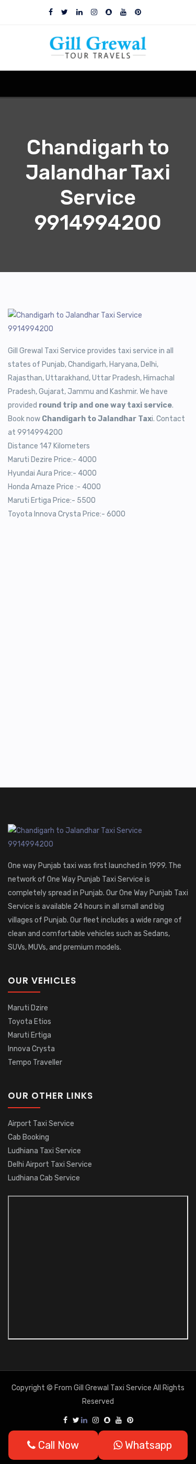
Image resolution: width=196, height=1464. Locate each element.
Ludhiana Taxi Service (44, 1150)
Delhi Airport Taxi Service (50, 1164)
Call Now (57, 1445)
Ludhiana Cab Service (44, 1178)
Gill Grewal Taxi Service (113, 1387)
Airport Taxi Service (41, 1123)
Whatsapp (147, 1445)
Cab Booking (28, 1137)
